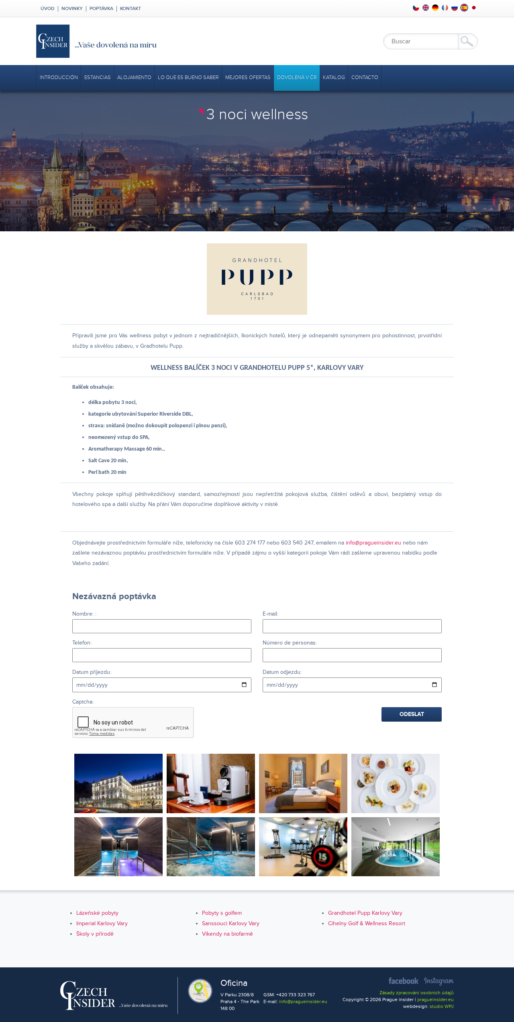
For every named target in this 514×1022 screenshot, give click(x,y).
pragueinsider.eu (435, 1000)
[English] (426, 8)
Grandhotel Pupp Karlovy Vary (365, 913)
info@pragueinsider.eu (373, 542)
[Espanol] (464, 8)
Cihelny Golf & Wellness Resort (366, 923)
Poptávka (101, 9)
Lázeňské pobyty (97, 913)
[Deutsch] (435, 8)
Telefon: (82, 642)
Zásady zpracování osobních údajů (416, 993)
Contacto (364, 77)
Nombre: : (84, 613)
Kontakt (130, 9)
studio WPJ (442, 1007)
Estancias (97, 77)
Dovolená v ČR (297, 77)
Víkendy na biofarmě (227, 933)
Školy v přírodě (95, 933)
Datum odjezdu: (282, 672)
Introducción (59, 77)
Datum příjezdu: (91, 672)
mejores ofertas (248, 77)
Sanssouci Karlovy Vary (230, 923)
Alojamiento (134, 77)
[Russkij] (455, 8)
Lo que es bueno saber (188, 77)
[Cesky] (416, 8)
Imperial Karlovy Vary (102, 923)
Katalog (334, 77)
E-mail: (270, 613)
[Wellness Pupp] (118, 846)
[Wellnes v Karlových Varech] (118, 783)
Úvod (47, 9)
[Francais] (445, 8)
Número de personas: (290, 642)
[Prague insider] (168, 41)
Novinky (72, 9)
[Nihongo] (474, 8)
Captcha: (83, 701)
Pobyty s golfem (222, 913)
